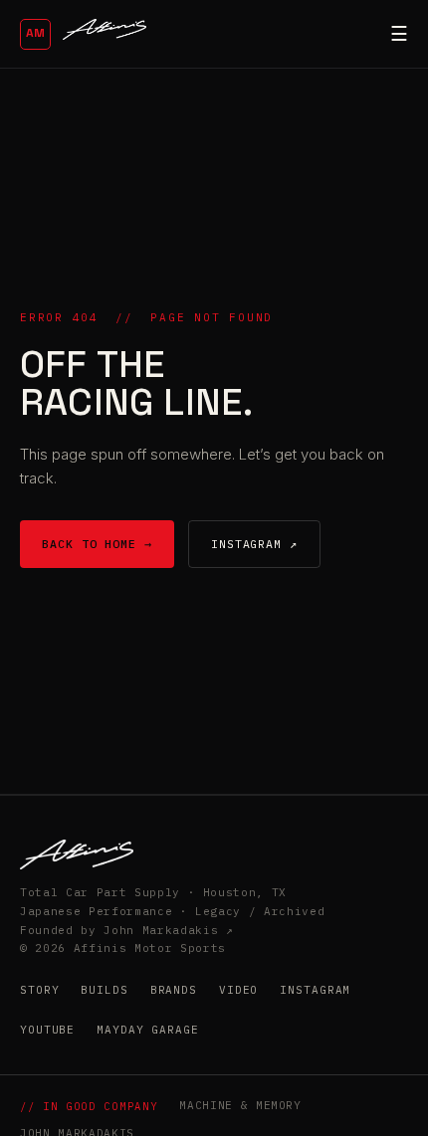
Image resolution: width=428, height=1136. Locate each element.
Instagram (315, 990)
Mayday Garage (147, 1030)
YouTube (47, 1030)
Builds (104, 990)
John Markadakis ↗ (168, 930)
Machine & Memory (240, 1105)
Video (238, 990)
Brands (173, 990)
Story (39, 990)
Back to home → (97, 543)
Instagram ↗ (254, 543)
